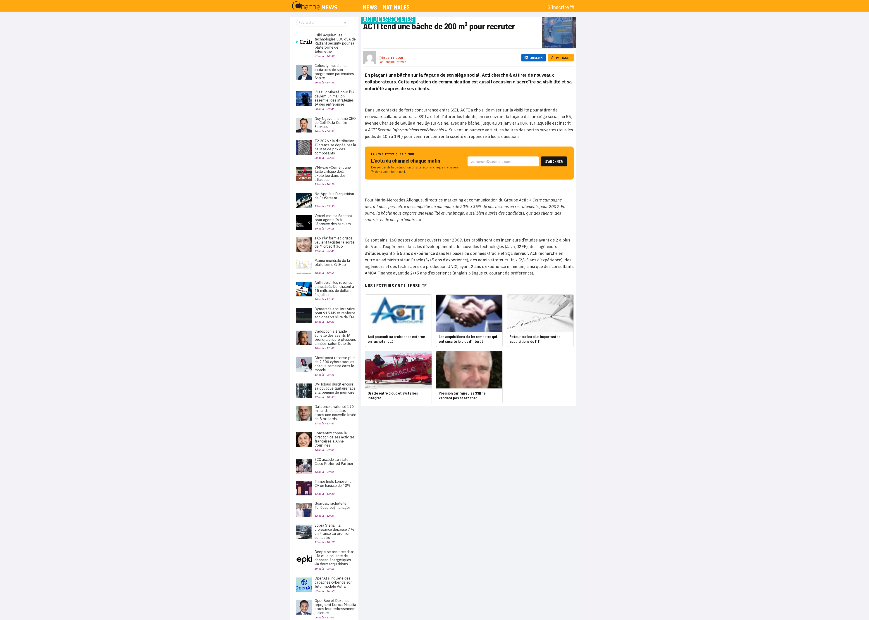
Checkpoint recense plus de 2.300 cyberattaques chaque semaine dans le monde (335, 363)
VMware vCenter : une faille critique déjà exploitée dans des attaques (333, 173)
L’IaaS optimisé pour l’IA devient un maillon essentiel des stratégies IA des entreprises (335, 98)
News (370, 7)
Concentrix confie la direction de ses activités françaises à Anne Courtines (335, 439)
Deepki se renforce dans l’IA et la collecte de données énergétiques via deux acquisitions (335, 557)
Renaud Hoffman (395, 62)
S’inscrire (558, 7)
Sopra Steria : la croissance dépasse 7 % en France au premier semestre (334, 531)
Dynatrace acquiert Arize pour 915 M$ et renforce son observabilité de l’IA (335, 313)
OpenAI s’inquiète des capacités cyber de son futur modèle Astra (333, 582)
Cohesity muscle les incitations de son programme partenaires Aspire (334, 71)
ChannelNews (314, 6)
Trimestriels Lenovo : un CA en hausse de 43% (334, 483)
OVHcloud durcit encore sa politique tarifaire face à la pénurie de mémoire (335, 388)
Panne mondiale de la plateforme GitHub (332, 262)
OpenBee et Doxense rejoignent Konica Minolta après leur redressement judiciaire (335, 606)
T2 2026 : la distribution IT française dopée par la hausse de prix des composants (335, 147)
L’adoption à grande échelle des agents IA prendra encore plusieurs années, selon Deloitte (335, 337)
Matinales (396, 7)
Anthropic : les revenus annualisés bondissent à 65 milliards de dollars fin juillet (334, 288)
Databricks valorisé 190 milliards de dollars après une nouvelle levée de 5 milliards (335, 412)
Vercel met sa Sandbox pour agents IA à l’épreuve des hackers (334, 219)
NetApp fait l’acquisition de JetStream (334, 196)
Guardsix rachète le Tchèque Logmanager (332, 505)
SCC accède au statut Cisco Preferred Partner (334, 461)
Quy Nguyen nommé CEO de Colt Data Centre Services (335, 122)
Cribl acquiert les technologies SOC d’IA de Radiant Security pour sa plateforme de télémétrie (335, 43)
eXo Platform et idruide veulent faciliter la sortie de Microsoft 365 (335, 242)
